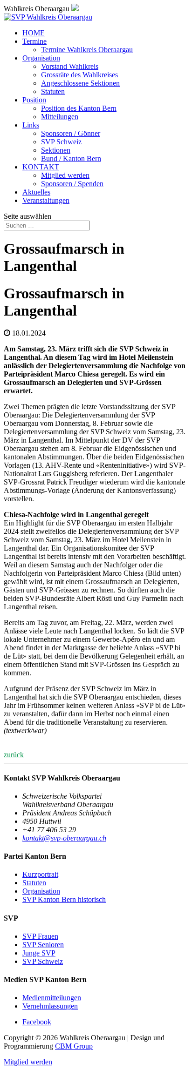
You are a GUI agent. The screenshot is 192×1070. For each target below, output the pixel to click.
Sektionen (55, 150)
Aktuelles (36, 192)
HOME (33, 33)
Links (30, 125)
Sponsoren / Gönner (70, 133)
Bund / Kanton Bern (71, 158)
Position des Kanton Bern (79, 108)
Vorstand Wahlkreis (69, 66)
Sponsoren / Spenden (72, 184)
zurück (14, 755)
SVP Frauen (40, 936)
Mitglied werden (65, 175)
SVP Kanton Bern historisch (64, 899)
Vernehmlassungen (50, 1006)
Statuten (53, 91)
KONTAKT (40, 167)
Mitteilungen (59, 117)
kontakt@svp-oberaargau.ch (64, 838)
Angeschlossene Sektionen (80, 83)
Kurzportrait (40, 874)
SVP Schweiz (61, 142)
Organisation (41, 58)
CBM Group (74, 1046)
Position (34, 100)
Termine (34, 41)
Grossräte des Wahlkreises (79, 75)
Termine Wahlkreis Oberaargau (87, 50)
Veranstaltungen (45, 200)
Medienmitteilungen (51, 998)
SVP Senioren (43, 945)
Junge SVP (38, 953)
